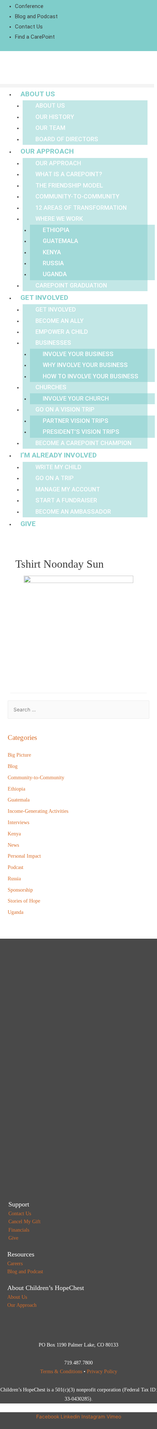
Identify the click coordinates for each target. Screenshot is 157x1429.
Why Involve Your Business (85, 365)
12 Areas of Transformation (81, 207)
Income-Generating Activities (38, 811)
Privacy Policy (102, 1371)
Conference (29, 6)
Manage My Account (67, 489)
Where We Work (59, 218)
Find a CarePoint (35, 37)
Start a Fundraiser (66, 500)
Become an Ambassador (73, 511)
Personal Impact (24, 856)
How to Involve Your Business (90, 376)
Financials (18, 1230)
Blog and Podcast (36, 16)
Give (28, 524)
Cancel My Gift (24, 1221)
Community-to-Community (77, 196)
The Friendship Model (69, 185)
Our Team (50, 127)
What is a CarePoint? (68, 174)
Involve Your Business (78, 354)
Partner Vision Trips (75, 420)
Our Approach (47, 151)
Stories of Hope (24, 901)
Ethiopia (56, 230)
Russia (53, 263)
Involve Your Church (76, 398)
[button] (77, 86)
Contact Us (29, 26)
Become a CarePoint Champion (83, 443)
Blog (13, 766)
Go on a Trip (54, 478)
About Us (37, 94)
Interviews (18, 822)
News (13, 845)
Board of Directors (66, 139)
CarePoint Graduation (71, 285)
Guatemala (60, 240)
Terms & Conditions (61, 1371)
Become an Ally (59, 320)
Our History (54, 116)
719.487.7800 (78, 1363)
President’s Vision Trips (81, 431)
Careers (15, 1263)
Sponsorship (20, 890)
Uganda (55, 274)
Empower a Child (61, 331)
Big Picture (19, 755)
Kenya (52, 252)
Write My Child (58, 467)
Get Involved (44, 297)
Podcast (15, 867)
